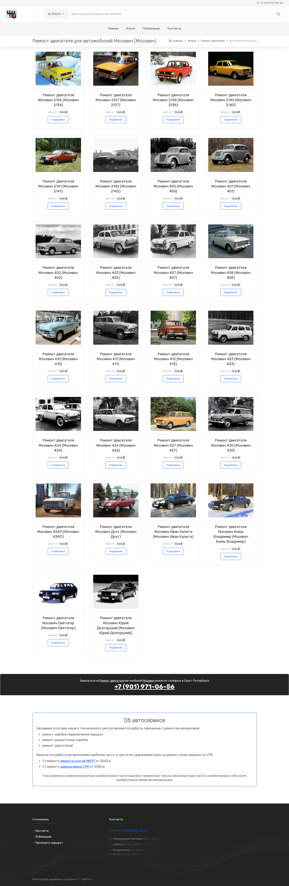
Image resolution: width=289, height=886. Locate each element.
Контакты (174, 28)
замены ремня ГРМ (74, 766)
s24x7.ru (86, 879)
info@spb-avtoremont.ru (125, 854)
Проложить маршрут (49, 843)
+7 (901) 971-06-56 (271, 2)
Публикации (151, 28)
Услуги (56, 14)
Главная (113, 28)
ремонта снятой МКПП (77, 761)
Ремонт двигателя (213, 40)
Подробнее (58, 119)
